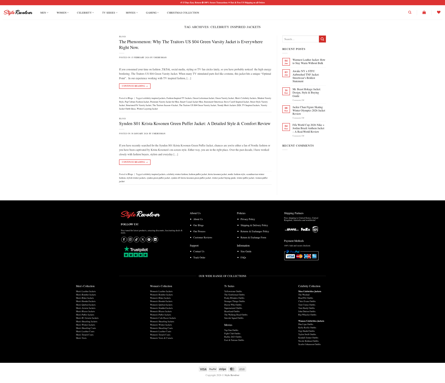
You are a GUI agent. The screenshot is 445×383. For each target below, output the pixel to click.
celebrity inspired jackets (154, 98)
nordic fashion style (236, 174)
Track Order (199, 257)
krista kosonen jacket (217, 174)
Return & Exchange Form (253, 237)
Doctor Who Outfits (233, 304)
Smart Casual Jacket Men (191, 101)
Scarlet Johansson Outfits (309, 344)
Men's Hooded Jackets (86, 301)
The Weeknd (303, 294)
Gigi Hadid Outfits (306, 331)
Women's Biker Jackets (160, 297)
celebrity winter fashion (177, 174)
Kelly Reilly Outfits (307, 327)
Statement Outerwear (213, 101)
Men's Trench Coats (85, 334)
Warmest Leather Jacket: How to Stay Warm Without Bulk (309, 61)
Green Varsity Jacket (224, 98)
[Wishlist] (438, 12)
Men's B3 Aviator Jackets (87, 317)
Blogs (122, 36)
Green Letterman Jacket (203, 98)
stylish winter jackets (136, 177)
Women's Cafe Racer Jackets (163, 317)
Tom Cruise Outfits (306, 304)
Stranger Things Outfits (234, 301)
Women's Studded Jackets (161, 308)
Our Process (199, 231)
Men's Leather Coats (85, 331)
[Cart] (424, 12)
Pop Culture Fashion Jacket (137, 101)
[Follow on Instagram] (130, 239)
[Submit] (322, 39)
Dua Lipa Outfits (305, 324)
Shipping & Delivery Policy (254, 225)
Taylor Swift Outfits (307, 334)
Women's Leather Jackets (161, 291)
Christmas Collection (183, 12)
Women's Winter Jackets (161, 324)
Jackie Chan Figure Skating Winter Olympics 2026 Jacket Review (309, 110)
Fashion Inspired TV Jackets (179, 98)
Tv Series (108, 12)
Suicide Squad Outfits (234, 317)
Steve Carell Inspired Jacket (236, 101)
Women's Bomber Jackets (161, 294)
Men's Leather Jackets (86, 291)
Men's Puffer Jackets (85, 314)
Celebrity (84, 12)
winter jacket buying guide (224, 177)
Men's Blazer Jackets (85, 311)
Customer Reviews (202, 237)
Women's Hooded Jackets (161, 301)
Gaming (151, 12)
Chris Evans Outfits (307, 301)
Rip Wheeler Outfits (307, 314)
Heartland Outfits (232, 311)
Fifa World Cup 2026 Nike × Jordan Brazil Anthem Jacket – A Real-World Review (308, 128)
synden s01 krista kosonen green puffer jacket (191, 177)
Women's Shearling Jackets (162, 321)
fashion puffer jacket (198, 174)
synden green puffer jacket (158, 177)
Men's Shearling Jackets (86, 321)
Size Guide (246, 251)
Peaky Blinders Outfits (234, 297)
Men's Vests (81, 337)
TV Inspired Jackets (251, 105)
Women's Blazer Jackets (161, 311)
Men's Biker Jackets (85, 297)
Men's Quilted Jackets (86, 304)
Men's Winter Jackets (85, 324)
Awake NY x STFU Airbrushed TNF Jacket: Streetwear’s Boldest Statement (306, 76)
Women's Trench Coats (160, 334)
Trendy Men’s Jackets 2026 (229, 105)
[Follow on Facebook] (124, 239)
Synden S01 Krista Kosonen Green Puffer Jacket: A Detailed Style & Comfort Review (194, 123)
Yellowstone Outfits (233, 291)
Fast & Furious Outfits (234, 340)
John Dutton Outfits (306, 311)
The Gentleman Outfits (234, 294)
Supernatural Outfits (233, 308)
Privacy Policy (248, 219)
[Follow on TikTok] (136, 239)
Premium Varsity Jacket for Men (164, 101)
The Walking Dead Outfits (236, 314)
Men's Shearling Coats (86, 328)
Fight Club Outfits (232, 333)
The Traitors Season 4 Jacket (165, 105)
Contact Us (198, 251)
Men (43, 12)
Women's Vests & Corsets (161, 337)
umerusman (160, 57)
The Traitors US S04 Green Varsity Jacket (197, 105)
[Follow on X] (143, 239)
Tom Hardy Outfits (306, 308)
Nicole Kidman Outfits (308, 340)
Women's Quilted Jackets (161, 304)
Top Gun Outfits (231, 330)
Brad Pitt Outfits (305, 297)
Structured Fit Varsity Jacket (138, 105)
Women (61, 12)
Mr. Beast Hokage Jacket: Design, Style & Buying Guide (307, 92)
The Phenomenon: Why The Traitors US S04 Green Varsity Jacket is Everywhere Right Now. (191, 44)
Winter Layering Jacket (147, 108)
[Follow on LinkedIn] (155, 239)
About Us (198, 219)
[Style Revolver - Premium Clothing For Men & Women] (18, 12)
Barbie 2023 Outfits (233, 336)
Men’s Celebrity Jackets (245, 98)
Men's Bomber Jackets (86, 294)
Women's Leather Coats (160, 331)
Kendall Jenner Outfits (308, 337)
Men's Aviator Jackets (85, 308)
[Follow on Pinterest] (149, 239)
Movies (131, 12)
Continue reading (135, 85)
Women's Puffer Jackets (160, 314)
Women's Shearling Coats (161, 328)
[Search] (409, 12)
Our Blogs (198, 225)
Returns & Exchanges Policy (255, 231)
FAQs (243, 257)
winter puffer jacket (245, 177)
